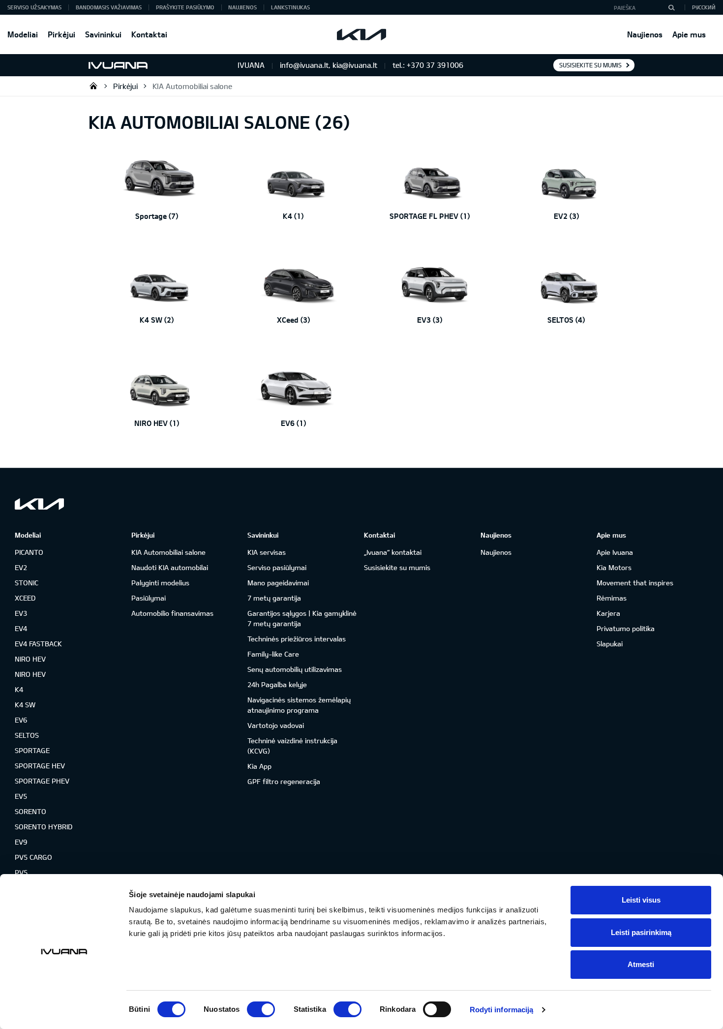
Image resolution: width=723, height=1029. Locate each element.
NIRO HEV (30, 659)
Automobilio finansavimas (172, 613)
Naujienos (645, 34)
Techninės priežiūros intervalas (296, 639)
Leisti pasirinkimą (641, 932)
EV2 (21, 567)
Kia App (259, 766)
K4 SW (25, 704)
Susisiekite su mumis (590, 64)
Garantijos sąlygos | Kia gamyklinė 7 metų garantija (302, 618)
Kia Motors (614, 567)
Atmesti (641, 964)
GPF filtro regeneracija (283, 781)
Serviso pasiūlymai (276, 567)
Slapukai (610, 643)
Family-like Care (273, 654)
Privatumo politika (626, 628)
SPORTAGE (32, 750)
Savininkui (103, 34)
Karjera (608, 613)
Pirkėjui (61, 34)
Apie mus (689, 34)
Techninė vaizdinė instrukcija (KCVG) (292, 745)
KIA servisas (266, 552)
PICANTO (29, 552)
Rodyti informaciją (502, 1009)
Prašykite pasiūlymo (185, 7)
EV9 (21, 842)
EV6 (21, 720)
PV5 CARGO (33, 857)
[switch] (261, 1009)
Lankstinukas (290, 7)
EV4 (21, 628)
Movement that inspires (635, 582)
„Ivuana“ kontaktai (393, 552)
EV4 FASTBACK (38, 643)
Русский (704, 7)
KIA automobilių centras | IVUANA (93, 86)
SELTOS (27, 735)
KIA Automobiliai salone (192, 86)
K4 (19, 689)
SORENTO (30, 811)
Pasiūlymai (148, 598)
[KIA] (361, 34)
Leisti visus (641, 900)
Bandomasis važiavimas (109, 7)
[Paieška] (671, 7)
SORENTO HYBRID (43, 826)
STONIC (26, 582)
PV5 (21, 872)
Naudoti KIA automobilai (169, 567)
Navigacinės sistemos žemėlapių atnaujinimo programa (299, 705)
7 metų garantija (274, 598)
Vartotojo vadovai (275, 725)
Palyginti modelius (160, 582)
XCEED (25, 598)
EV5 (21, 796)
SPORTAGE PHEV (42, 781)
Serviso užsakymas (34, 7)
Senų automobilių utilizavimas (294, 669)
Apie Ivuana (615, 552)
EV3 (21, 613)
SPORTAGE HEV (40, 765)
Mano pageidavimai (278, 582)
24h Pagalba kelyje (277, 684)
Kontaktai (149, 34)
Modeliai (22, 34)
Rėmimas (612, 598)
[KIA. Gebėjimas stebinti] (39, 504)
